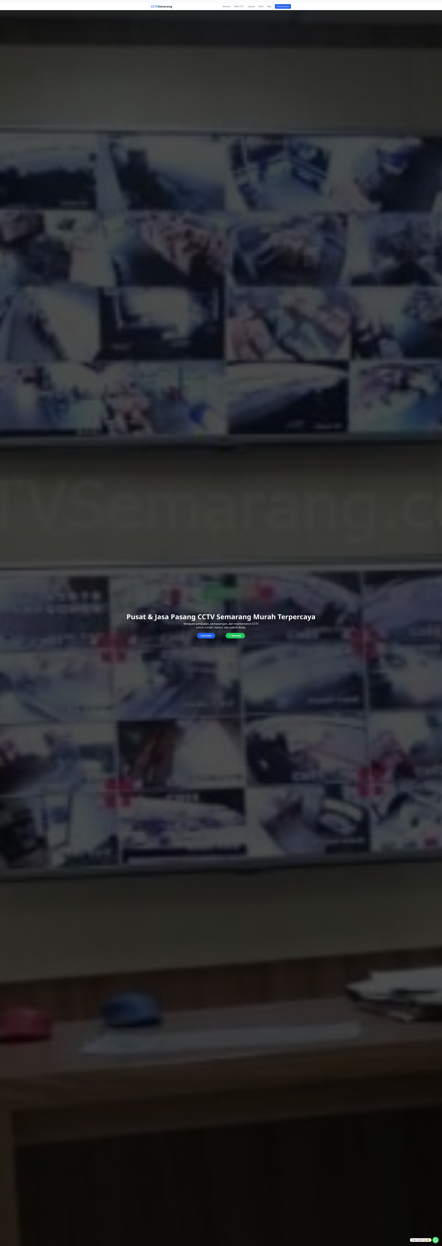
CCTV (161, 6)
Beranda (226, 6)
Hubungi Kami (283, 6)
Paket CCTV (239, 6)
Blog (269, 6)
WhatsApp (236, 635)
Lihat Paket (206, 635)
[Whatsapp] (435, 1240)
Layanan (251, 6)
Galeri (261, 6)
